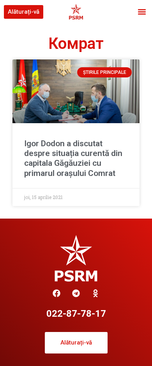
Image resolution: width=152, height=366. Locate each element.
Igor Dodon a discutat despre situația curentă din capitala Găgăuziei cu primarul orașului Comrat (73, 158)
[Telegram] (76, 293)
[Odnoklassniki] (95, 293)
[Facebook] (56, 293)
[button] (141, 11)
